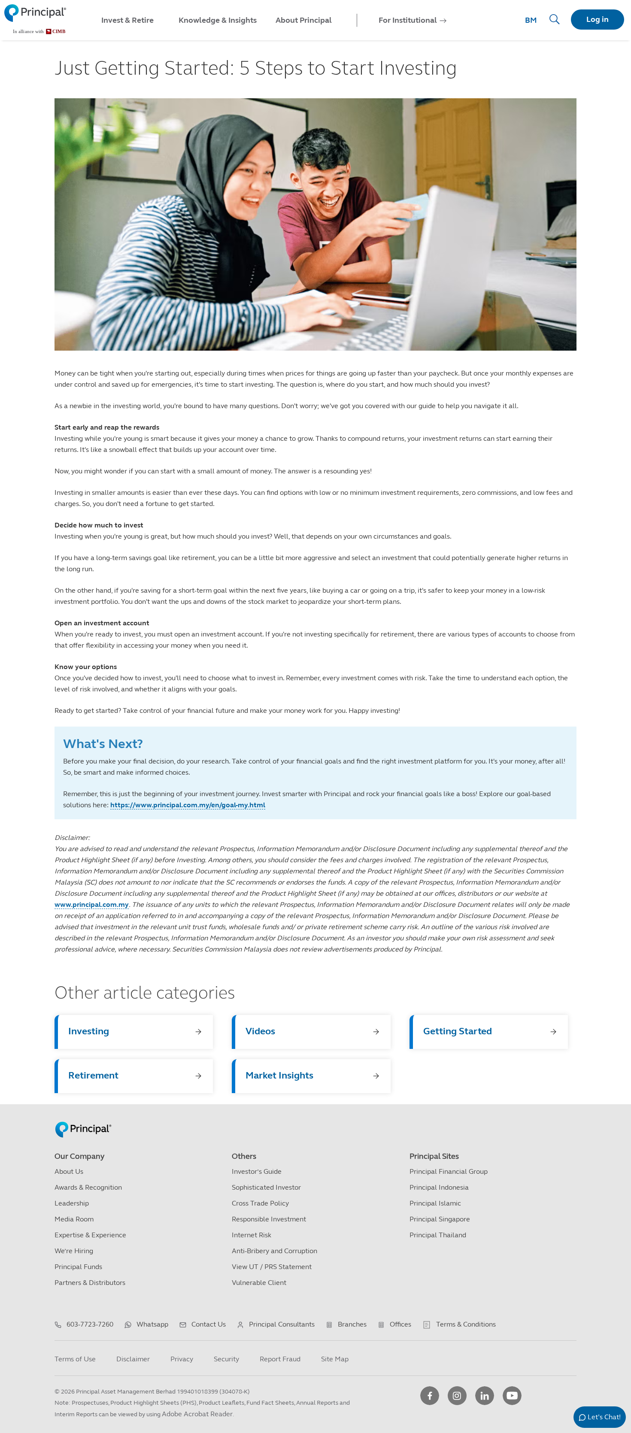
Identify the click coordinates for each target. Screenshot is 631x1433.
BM (531, 20)
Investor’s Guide (257, 1171)
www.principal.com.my (92, 904)
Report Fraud (280, 1359)
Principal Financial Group (449, 1171)
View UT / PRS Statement (272, 1267)
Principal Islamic (435, 1203)
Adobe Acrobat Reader (197, 1414)
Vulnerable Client (259, 1282)
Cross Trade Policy (260, 1203)
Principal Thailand (438, 1235)
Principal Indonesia (439, 1187)
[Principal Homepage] (83, 1120)
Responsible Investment (269, 1219)
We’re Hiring (74, 1251)
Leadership (72, 1203)
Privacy (181, 1359)
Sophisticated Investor (266, 1187)
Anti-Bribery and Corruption (274, 1251)
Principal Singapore (440, 1219)
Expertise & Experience (90, 1235)
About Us (69, 1171)
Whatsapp (152, 1324)
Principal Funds (78, 1267)
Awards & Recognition (88, 1187)
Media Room (74, 1219)
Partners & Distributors (90, 1282)
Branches (352, 1324)
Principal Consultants (282, 1324)
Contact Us (208, 1324)
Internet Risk (251, 1235)
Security (226, 1359)
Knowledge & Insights (218, 20)
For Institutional (408, 20)
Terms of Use (75, 1359)
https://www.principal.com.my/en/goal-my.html (187, 805)
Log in (597, 19)
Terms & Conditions (466, 1324)
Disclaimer (133, 1359)
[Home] (35, 19)
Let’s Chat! (604, 1417)
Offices (400, 1324)
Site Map (335, 1359)
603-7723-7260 (90, 1324)
